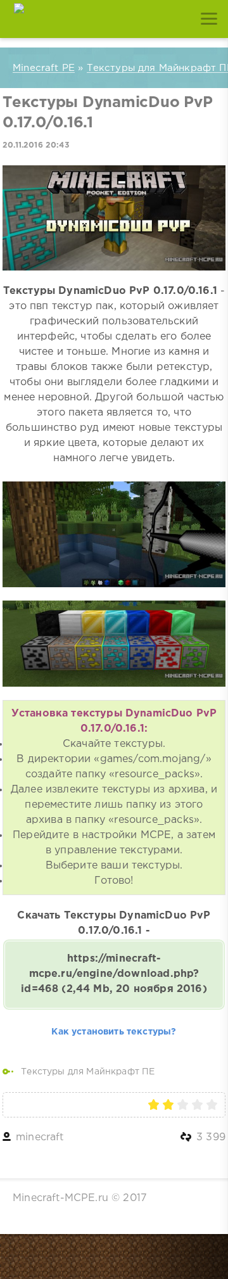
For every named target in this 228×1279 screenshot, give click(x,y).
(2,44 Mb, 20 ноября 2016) (113, 974)
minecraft (40, 1137)
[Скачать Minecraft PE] (19, 19)
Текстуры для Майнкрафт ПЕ (88, 1072)
